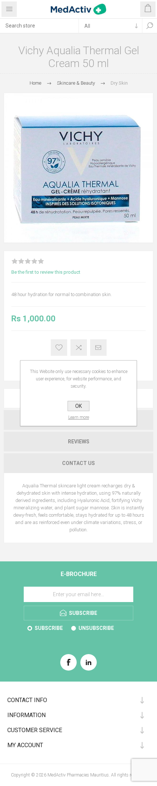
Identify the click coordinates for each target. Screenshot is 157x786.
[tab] (78, 441)
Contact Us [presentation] (78, 463)
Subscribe (49, 628)
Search (149, 25)
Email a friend (98, 347)
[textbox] (39, 25)
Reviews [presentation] (78, 441)
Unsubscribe (96, 628)
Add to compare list (78, 347)
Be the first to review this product (45, 272)
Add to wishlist (59, 347)
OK (78, 406)
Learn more (78, 417)
